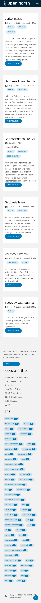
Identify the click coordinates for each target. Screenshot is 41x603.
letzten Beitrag (13, 96)
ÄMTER (9, 479)
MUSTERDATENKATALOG (15, 550)
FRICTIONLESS (25, 429)
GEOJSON (25, 434)
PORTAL (9, 474)
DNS (25, 505)
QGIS (31, 444)
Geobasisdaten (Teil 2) (20, 139)
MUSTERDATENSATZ (13, 469)
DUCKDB (25, 510)
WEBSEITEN (28, 449)
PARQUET (9, 565)
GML (29, 520)
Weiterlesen (13, 63)
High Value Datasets (13, 389)
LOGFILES (9, 545)
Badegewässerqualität (19, 302)
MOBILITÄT (26, 545)
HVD (30, 525)
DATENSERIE (24, 454)
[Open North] (18, 3)
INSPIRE (20, 530)
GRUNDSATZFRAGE (13, 525)
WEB (24, 575)
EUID (25, 459)
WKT (8, 580)
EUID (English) (11, 401)
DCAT (8, 429)
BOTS (8, 454)
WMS (21, 580)
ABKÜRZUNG (25, 479)
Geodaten (22, 89)
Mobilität (11, 32)
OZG (29, 560)
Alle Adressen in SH (13, 381)
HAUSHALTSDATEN (13, 464)
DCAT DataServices (13, 397)
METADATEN (11, 424)
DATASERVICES (11, 494)
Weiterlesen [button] (11, 364)
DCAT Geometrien (13, 393)
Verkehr (21, 27)
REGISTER (9, 570)
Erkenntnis (12, 262)
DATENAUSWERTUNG (14, 499)
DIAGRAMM (10, 505)
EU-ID (7, 405)
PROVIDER (26, 565)
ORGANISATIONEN (13, 444)
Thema (10, 27)
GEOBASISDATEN (12, 520)
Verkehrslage (13, 18)
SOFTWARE (10, 449)
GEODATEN (10, 419)
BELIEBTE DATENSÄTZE (14, 484)
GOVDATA (10, 439)
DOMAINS (9, 510)
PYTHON (24, 474)
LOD (25, 540)
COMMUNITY (22, 489)
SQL (23, 570)
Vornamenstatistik (17, 254)
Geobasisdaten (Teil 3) (20, 81)
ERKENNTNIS (28, 515)
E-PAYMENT (10, 515)
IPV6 (22, 535)
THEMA (28, 424)
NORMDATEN (11, 555)
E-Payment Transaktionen (16, 377)
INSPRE (9, 535)
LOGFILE (9, 434)
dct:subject (9, 385)
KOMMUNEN (10, 540)
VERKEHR (9, 575)
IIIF (7, 530)
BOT (7, 489)
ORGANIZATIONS (12, 560)
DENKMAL (10, 459)
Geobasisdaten (13, 156)
